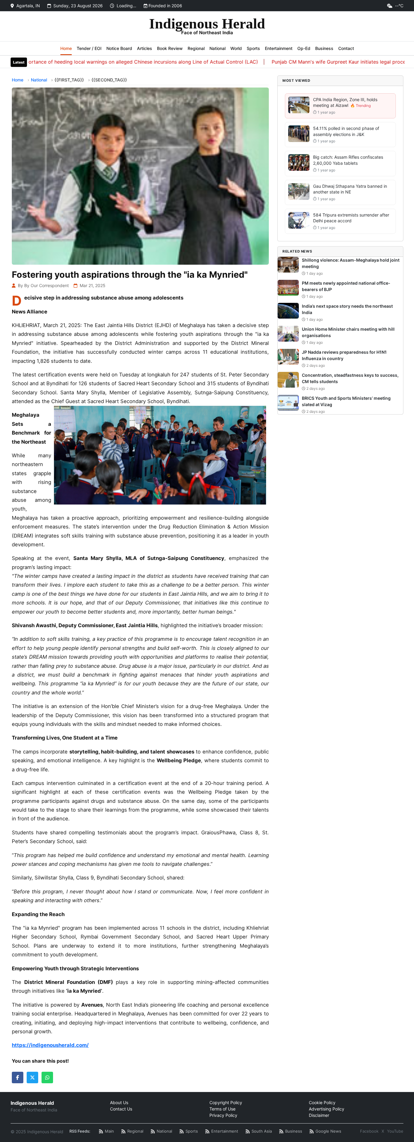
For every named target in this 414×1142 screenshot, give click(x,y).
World (236, 48)
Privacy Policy (223, 1115)
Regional (196, 48)
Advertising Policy (326, 1108)
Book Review (170, 48)
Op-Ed (303, 48)
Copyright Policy (225, 1102)
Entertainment (278, 48)
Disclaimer (319, 1115)
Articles (144, 48)
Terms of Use (222, 1108)
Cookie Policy (322, 1102)
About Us (119, 1102)
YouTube (395, 1131)
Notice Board (119, 48)
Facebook (369, 1131)
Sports (253, 48)
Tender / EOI (89, 48)
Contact (346, 48)
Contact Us (121, 1108)
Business (324, 48)
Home (66, 48)
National (217, 48)
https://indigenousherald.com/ (50, 1045)
